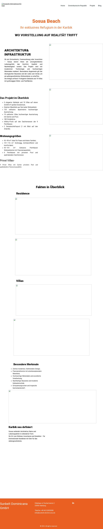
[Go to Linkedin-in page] (73, 503)
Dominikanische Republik (77, 6)
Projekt (92, 6)
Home (63, 6)
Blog (99, 6)
